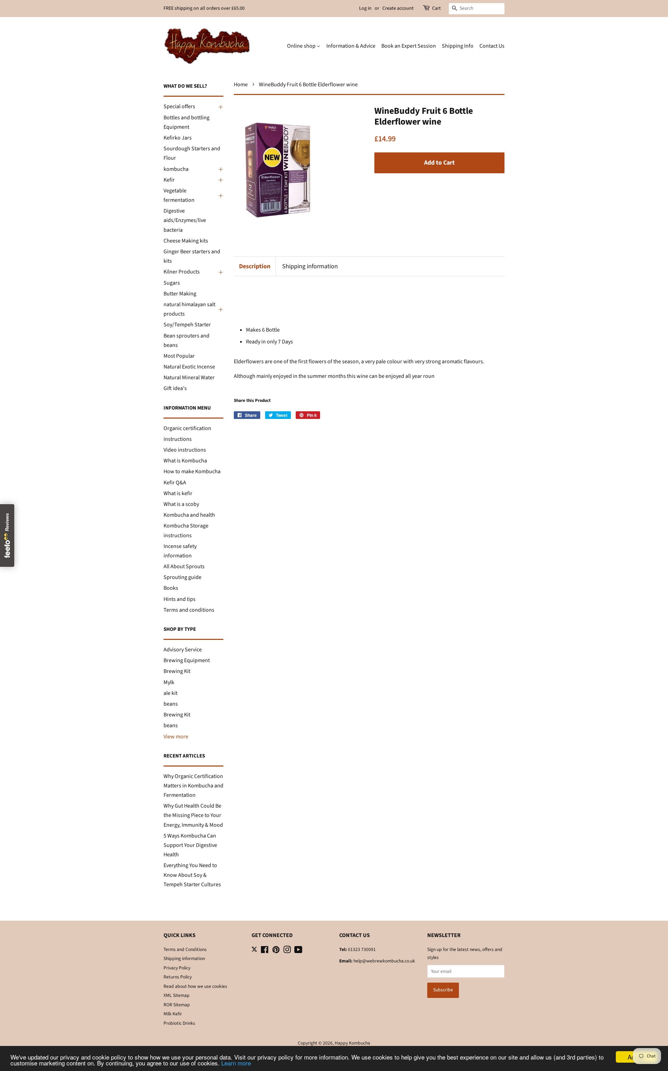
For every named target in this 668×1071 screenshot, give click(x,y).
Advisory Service (183, 649)
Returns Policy (178, 977)
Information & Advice (350, 46)
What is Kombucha (185, 461)
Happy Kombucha (352, 1043)
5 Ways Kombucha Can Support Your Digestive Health (190, 845)
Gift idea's (175, 388)
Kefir (169, 180)
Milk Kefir (173, 1013)
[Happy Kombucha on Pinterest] (276, 951)
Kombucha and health (189, 515)
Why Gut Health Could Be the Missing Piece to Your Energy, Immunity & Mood (193, 815)
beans (171, 704)
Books (171, 588)
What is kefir (178, 493)
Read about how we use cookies (195, 986)
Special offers (179, 106)
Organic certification (187, 428)
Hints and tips (180, 599)
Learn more (236, 1062)
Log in (365, 8)
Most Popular (179, 356)
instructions (178, 439)
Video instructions (185, 450)
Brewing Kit (177, 671)
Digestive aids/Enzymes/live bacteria (185, 220)
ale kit (170, 693)
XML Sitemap (177, 995)
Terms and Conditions (185, 949)
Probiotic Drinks (179, 1023)
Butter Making (180, 294)
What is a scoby (181, 504)
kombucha (176, 169)
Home (241, 84)
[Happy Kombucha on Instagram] (287, 951)
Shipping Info (458, 46)
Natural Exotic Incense (189, 367)
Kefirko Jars (178, 138)
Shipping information (310, 266)
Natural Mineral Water (189, 377)
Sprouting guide (182, 577)
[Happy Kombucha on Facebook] (265, 951)
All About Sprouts (184, 566)
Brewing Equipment (187, 660)
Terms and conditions (189, 610)
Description (254, 266)
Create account (398, 8)
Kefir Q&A (175, 482)
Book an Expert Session (408, 46)
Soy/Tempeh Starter (187, 324)
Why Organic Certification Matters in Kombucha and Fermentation (193, 785)
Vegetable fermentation (179, 195)
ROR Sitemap (177, 1004)
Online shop (302, 46)
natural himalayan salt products (189, 309)
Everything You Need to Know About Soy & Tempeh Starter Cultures (192, 875)
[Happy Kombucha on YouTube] (298, 951)
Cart (436, 8)
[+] (219, 106)
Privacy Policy (177, 968)
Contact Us (491, 46)
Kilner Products (182, 272)
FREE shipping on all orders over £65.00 (204, 8)
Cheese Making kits (186, 241)
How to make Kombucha (192, 471)
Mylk (169, 682)
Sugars (172, 283)
